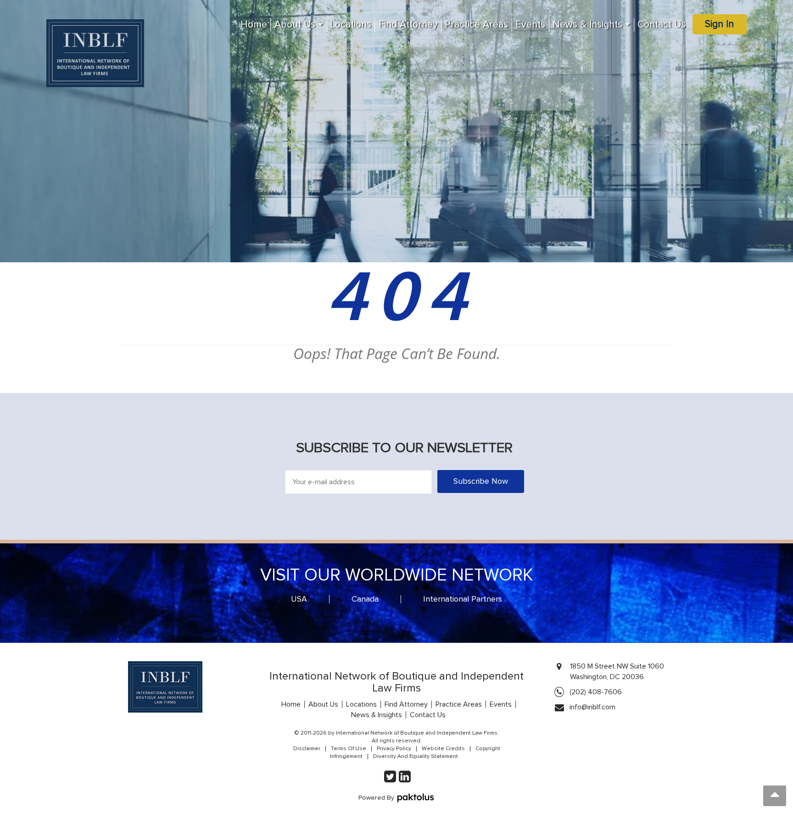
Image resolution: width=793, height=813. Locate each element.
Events (530, 25)
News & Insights (587, 25)
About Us (294, 25)
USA (299, 599)
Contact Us (661, 25)
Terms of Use (348, 749)
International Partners (462, 599)
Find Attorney (408, 25)
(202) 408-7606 (596, 692)
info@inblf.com (592, 707)
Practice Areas (476, 25)
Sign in (719, 24)
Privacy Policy (394, 749)
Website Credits (443, 749)
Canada (365, 599)
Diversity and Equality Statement (415, 756)
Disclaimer (306, 749)
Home (253, 25)
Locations (350, 25)
